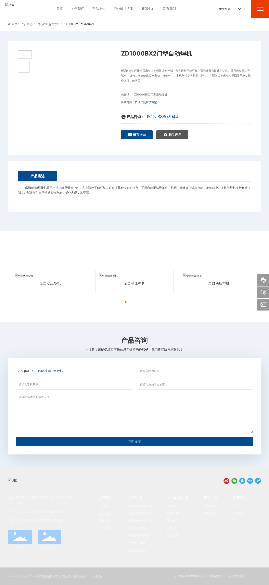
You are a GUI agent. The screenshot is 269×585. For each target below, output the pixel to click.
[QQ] (242, 481)
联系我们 (169, 9)
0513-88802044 (162, 117)
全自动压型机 (50, 283)
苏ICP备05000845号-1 (190, 576)
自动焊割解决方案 (48, 24)
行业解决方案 (123, 9)
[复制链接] (258, 481)
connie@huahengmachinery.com (49, 511)
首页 (59, 9)
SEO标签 (95, 576)
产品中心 (99, 9)
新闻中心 (148, 9)
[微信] (234, 481)
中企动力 (231, 576)
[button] (119, 302)
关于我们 (77, 9)
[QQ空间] (250, 481)
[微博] (226, 481)
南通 (242, 576)
